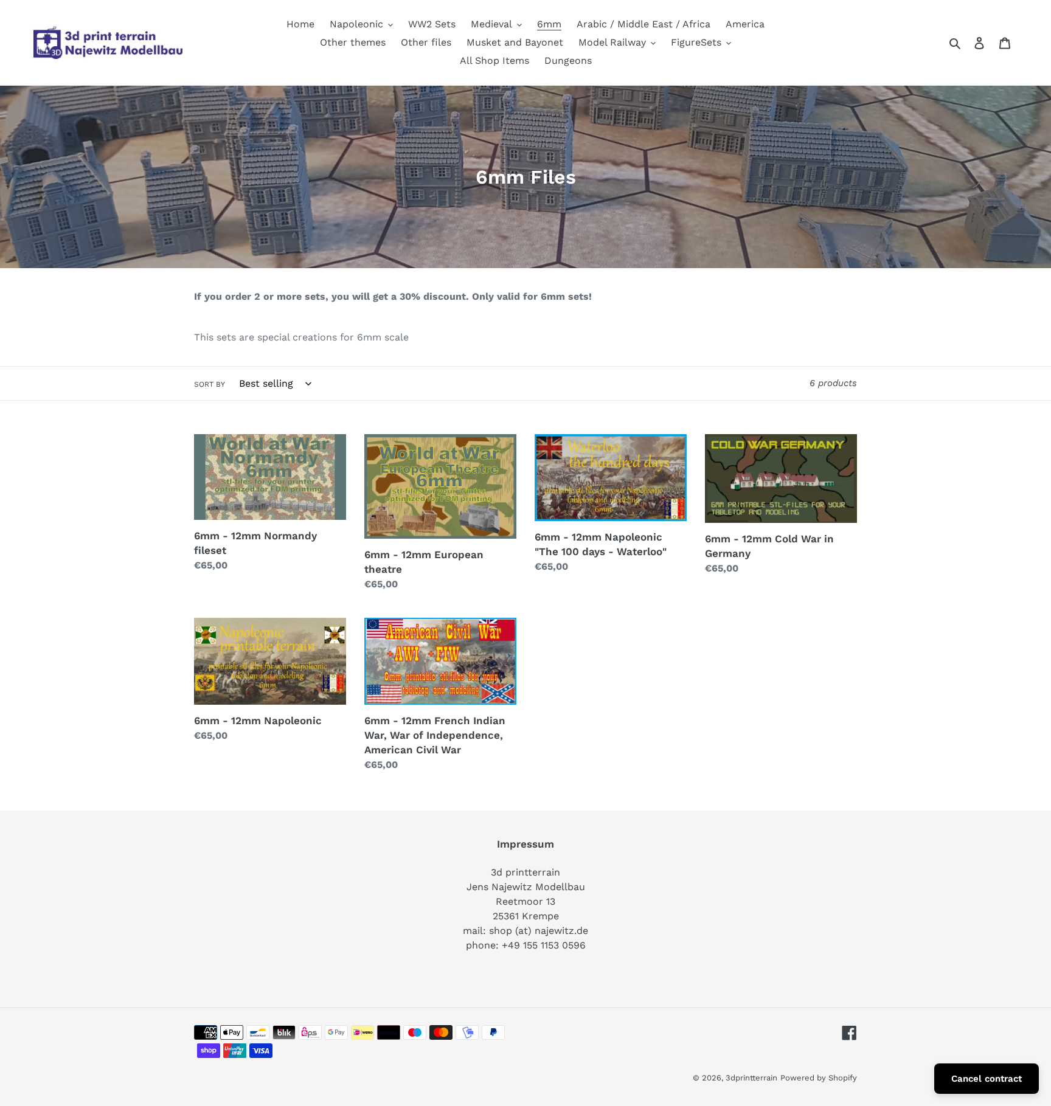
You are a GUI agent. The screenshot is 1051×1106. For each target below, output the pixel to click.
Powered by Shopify (818, 1077)
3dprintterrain (751, 1077)
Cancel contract (986, 1078)
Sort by (209, 384)
